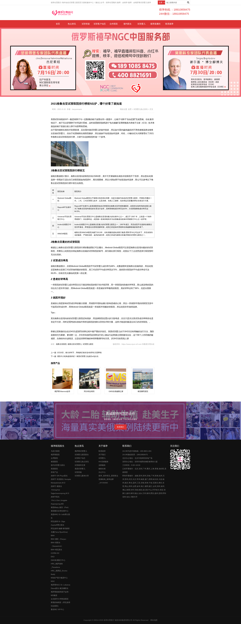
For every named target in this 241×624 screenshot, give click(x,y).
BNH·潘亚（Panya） (59, 539)
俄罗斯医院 (55, 455)
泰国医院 (54, 462)
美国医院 (54, 469)
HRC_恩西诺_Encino (59, 571)
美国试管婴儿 (80, 469)
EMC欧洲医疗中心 (58, 560)
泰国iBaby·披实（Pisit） (60, 507)
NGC (53, 581)
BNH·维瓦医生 (56, 550)
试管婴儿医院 (88, 344)
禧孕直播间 (155, 24)
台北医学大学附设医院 (59, 599)
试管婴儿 (141, 24)
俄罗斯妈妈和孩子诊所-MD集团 (60, 593)
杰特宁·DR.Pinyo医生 (59, 476)
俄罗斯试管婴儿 (81, 451)
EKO (52, 557)
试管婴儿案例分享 (82, 476)
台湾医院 (54, 458)
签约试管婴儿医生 (58, 465)
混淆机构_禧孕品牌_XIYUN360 (106, 481)
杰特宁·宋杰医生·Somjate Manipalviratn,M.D (61, 481)
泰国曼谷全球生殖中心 (59, 511)
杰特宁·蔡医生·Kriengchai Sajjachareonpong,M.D (60, 489)
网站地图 (153, 620)
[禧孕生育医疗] (62, 13)
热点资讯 (72, 24)
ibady (53, 574)
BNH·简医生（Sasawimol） (57, 544)
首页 (58, 24)
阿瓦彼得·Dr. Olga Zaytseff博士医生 (58, 523)
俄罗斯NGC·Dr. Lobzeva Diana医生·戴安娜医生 (60, 586)
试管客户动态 (100, 24)
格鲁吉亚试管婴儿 (75, 344)
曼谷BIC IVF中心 (57, 609)
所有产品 (54, 472)
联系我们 (120, 427)
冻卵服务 (102, 465)
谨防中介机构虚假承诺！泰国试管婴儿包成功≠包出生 (78, 356)
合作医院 (114, 24)
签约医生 (128, 24)
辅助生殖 (102, 469)
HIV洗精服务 (103, 462)
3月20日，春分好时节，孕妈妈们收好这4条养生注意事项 (79, 353)
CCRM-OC (55, 553)
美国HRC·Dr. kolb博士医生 (60, 516)
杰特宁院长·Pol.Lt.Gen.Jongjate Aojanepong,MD (59, 500)
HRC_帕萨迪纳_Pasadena (57, 565)
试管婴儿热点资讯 (141, 109)
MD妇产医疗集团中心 (59, 578)
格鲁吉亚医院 (61, 344)
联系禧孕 (169, 24)
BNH (52, 536)
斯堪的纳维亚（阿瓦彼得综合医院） (60, 604)
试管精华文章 (80, 465)
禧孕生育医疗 (109, 620)
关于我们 (102, 455)
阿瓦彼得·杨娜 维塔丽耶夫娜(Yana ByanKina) (60, 530)
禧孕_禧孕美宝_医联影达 (108, 476)
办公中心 (102, 472)
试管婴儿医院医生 (82, 455)
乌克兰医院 (55, 451)
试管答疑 (86, 24)
